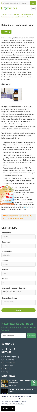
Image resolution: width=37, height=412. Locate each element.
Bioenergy (4, 372)
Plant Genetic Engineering (10, 357)
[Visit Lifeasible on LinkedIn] (10, 349)
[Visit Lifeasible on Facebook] (6, 349)
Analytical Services (7, 366)
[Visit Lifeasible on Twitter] (2, 349)
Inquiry (7, 32)
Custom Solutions (13, 14)
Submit (18, 310)
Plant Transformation (8, 360)
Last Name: (6, 242)
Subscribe (31, 336)
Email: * (5, 269)
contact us (27, 207)
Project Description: (9, 298)
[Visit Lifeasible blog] (14, 349)
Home (3, 14)
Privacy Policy (19, 404)
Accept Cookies (8, 408)
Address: (5, 260)
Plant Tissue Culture (8, 363)
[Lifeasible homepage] (9, 7)
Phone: (5, 279)
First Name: (6, 233)
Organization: (7, 251)
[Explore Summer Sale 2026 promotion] (7, 195)
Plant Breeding (6, 369)
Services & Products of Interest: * (14, 288)
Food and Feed (20, 17)
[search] (33, 3)
